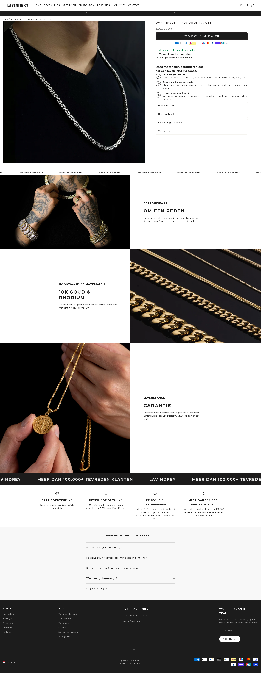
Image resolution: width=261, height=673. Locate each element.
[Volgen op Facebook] (127, 650)
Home (5, 19)
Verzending (164, 131)
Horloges (7, 632)
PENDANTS (103, 5)
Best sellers (8, 614)
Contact (62, 627)
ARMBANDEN (86, 5)
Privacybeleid (64, 636)
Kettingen (16, 19)
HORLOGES (118, 5)
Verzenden (63, 623)
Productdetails (166, 105)
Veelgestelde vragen (68, 614)
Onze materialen (167, 114)
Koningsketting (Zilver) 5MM (38, 19)
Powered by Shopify (131, 663)
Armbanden (8, 623)
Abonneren (229, 639)
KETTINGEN (69, 5)
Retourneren (64, 618)
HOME (37, 5)
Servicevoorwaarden (68, 632)
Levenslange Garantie (170, 122)
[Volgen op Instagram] (134, 650)
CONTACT (133, 5)
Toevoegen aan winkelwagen (202, 36)
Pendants (7, 627)
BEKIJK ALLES (52, 5)
